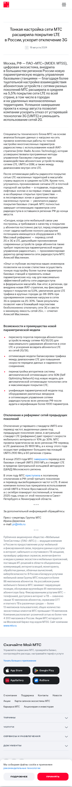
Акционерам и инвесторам (39, 707)
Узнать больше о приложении (19, 661)
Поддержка (27, 695)
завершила (41, 459)
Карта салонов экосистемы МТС (32, 701)
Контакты (43, 695)
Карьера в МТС (11, 707)
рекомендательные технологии (22, 768)
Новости (57, 695)
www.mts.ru (10, 626)
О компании (10, 695)
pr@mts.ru (19, 524)
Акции (6, 701)
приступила (32, 475)
